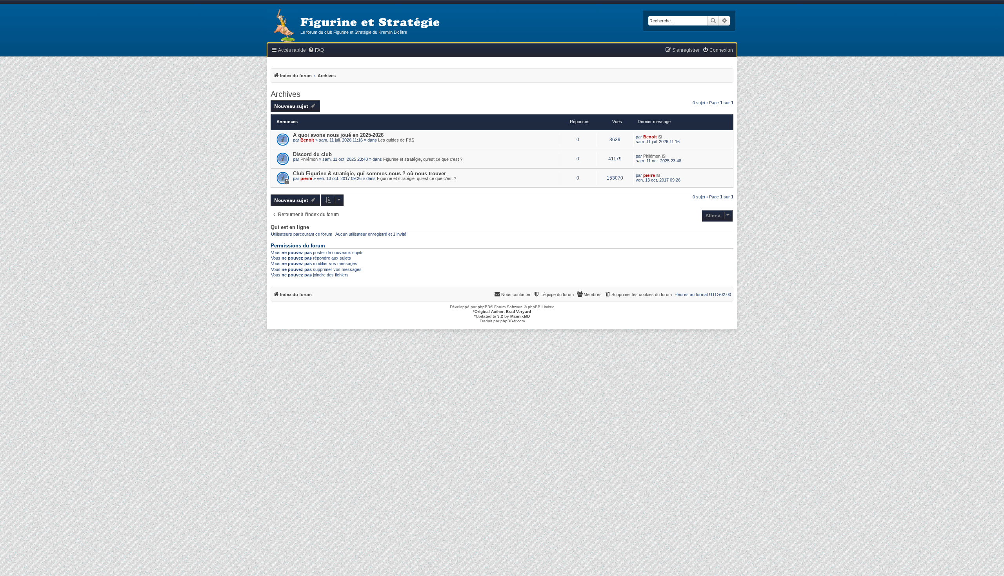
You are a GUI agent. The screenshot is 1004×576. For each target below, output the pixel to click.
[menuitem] (316, 50)
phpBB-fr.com (512, 321)
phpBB (484, 307)
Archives (285, 94)
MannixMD (520, 316)
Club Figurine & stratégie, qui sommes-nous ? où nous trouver (369, 173)
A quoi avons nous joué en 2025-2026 (338, 135)
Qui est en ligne (290, 227)
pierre (306, 178)
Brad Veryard (518, 311)
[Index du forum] (283, 26)
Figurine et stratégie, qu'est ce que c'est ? (422, 159)
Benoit (307, 140)
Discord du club (312, 154)
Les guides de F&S (396, 140)
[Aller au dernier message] (660, 136)
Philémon (309, 159)
